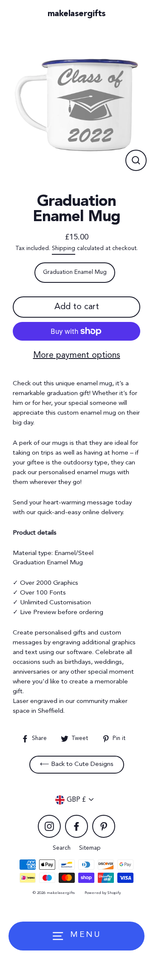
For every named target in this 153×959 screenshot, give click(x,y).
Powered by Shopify (103, 893)
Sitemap (90, 848)
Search (62, 848)
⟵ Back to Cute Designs (76, 764)
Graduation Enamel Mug (75, 272)
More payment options (76, 355)
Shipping (63, 248)
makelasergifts (77, 14)
